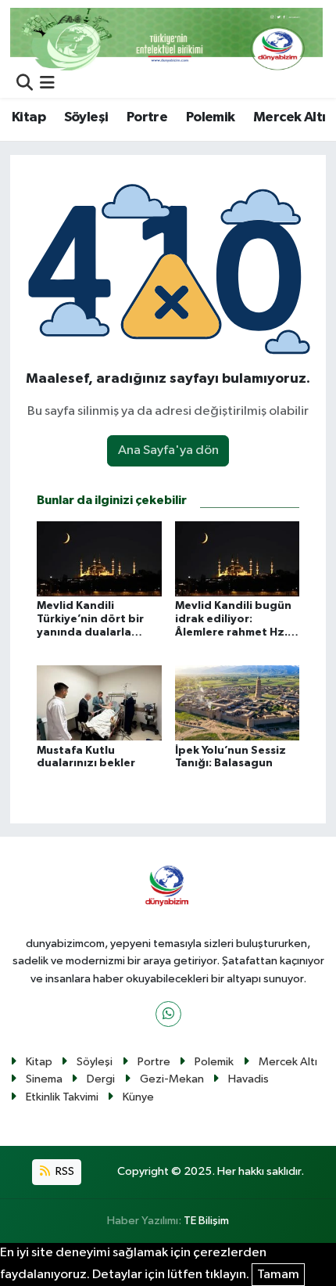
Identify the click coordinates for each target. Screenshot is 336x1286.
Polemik (210, 117)
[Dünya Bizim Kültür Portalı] (166, 38)
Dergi (101, 1079)
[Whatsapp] (168, 1014)
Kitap (28, 117)
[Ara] (24, 84)
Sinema (44, 1079)
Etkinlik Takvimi (62, 1097)
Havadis (248, 1079)
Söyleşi (86, 117)
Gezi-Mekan (172, 1079)
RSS (63, 1171)
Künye (138, 1097)
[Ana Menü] (47, 84)
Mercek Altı (289, 117)
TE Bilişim (206, 1221)
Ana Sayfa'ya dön (168, 450)
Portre (147, 117)
